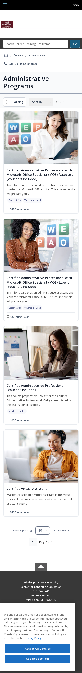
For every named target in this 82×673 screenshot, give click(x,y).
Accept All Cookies (38, 648)
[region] (37, 637)
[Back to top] (41, 585)
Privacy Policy (33, 638)
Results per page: (23, 530)
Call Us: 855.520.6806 (20, 64)
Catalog (17, 102)
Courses (18, 55)
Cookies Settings (38, 658)
